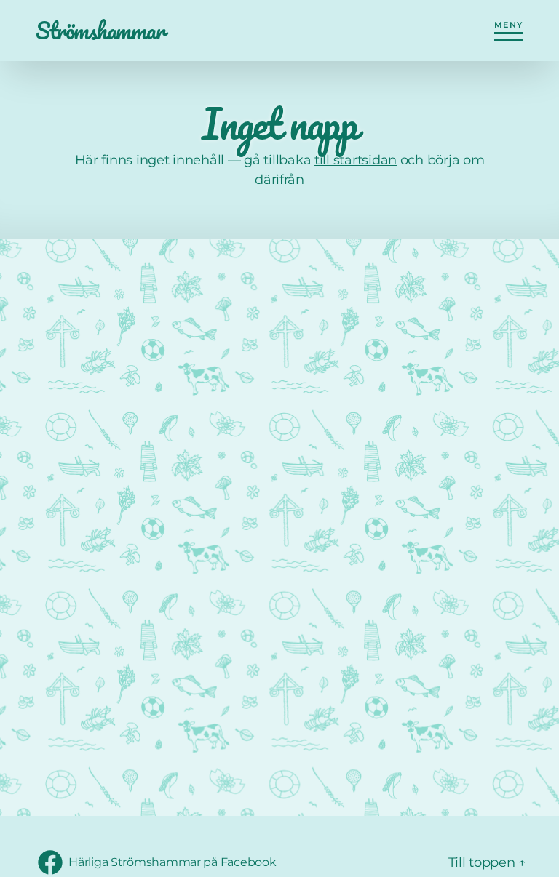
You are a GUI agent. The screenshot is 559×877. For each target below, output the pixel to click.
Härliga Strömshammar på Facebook (172, 866)
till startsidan (355, 160)
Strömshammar (100, 30)
